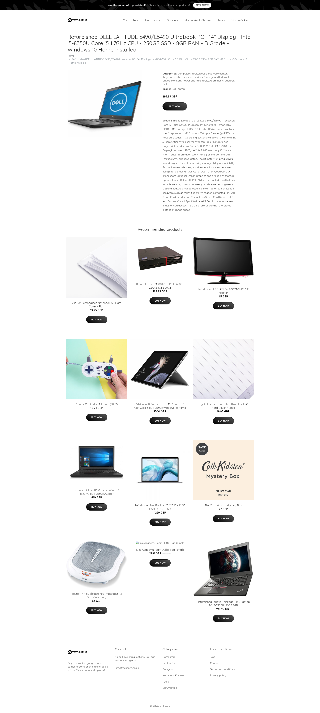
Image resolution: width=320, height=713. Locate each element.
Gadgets (172, 20)
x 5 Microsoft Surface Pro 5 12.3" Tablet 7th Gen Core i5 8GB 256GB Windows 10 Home (160, 406)
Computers (130, 20)
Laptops (229, 80)
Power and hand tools (195, 80)
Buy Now (174, 106)
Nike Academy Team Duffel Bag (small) (160, 549)
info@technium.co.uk (127, 668)
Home (71, 55)
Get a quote (202, 5)
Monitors (176, 80)
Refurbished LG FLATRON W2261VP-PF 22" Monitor (223, 291)
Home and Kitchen (198, 20)
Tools (221, 20)
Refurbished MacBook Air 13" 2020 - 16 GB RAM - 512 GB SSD (160, 507)
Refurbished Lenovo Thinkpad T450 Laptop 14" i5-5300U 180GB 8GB (223, 603)
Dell (164, 84)
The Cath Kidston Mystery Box (223, 505)
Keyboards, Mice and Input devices (182, 77)
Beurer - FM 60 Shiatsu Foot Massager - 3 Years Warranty (97, 595)
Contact (214, 663)
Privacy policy (218, 675)
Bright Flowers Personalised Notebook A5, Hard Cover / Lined (223, 406)
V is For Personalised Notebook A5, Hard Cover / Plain (97, 304)
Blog (213, 657)
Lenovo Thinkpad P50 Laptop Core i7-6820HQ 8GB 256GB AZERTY (97, 492)
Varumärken (240, 20)
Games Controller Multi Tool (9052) (97, 404)
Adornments (216, 80)
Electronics (152, 20)
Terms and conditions (222, 669)
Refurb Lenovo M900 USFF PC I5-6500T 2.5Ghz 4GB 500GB (160, 285)
